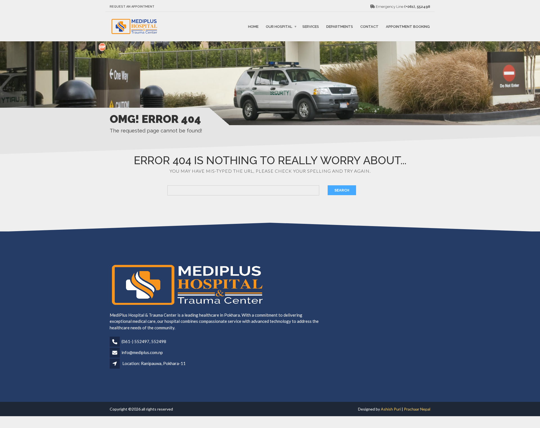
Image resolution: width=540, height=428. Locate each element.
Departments (339, 26)
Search (341, 190)
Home (253, 26)
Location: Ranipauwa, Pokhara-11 (154, 363)
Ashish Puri (391, 409)
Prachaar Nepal (417, 409)
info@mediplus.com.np (142, 352)
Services (310, 26)
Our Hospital (279, 26)
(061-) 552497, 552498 (144, 341)
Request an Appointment (132, 6)
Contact (369, 26)
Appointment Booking (408, 26)
